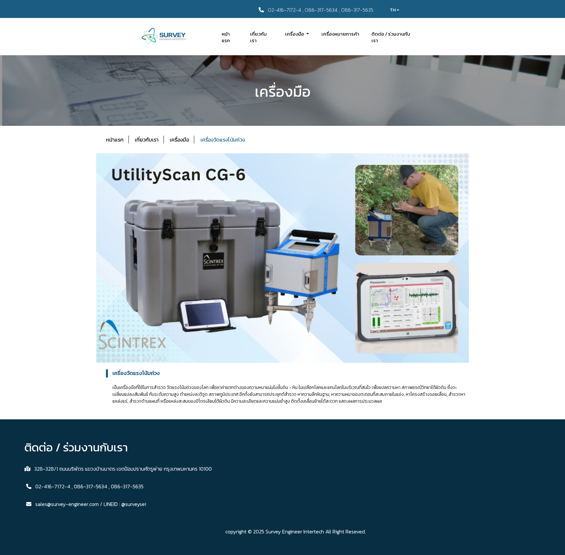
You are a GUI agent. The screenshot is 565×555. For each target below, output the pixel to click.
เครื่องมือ (179, 139)
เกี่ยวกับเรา (258, 37)
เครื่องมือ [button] (295, 34)
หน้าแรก (226, 37)
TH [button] (393, 10)
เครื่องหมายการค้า (340, 34)
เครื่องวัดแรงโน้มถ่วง (223, 139)
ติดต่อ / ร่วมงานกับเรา (390, 37)
